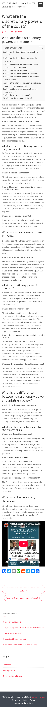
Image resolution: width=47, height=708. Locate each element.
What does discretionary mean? (17, 95)
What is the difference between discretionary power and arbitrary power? (23, 84)
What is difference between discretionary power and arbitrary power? (21, 66)
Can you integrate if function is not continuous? (23, 627)
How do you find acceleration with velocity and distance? (25, 589)
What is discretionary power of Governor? (21, 73)
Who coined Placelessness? (14, 639)
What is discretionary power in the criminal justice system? (22, 78)
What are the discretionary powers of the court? (21, 53)
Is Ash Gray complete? (12, 633)
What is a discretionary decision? (19, 98)
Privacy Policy (9, 670)
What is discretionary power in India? (19, 70)
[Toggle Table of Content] (39, 48)
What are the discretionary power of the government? (21, 59)
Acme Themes (38, 697)
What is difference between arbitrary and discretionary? (21, 90)
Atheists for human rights (18, 3)
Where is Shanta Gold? (12, 622)
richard (19, 31)
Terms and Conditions (12, 676)
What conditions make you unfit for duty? (20, 644)
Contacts (7, 664)
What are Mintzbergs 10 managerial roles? (22, 598)
